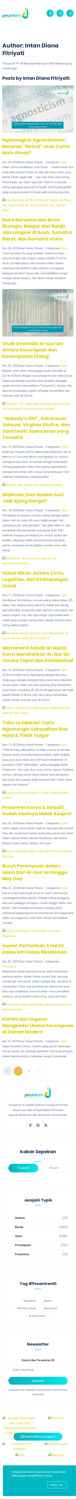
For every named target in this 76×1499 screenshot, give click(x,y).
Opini (64, 162)
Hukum (20, 1218)
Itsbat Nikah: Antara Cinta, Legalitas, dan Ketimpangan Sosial (35, 579)
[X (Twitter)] (46, 1125)
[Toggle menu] (70, 13)
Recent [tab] (53, 1168)
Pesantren (22, 1254)
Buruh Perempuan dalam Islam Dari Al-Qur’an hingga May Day (34, 872)
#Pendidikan (51, 1308)
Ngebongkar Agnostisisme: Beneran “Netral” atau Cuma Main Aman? (36, 146)
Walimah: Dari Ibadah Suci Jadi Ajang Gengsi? (33, 498)
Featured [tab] (23, 1168)
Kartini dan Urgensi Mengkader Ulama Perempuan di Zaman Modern (37, 1025)
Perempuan (9, 966)
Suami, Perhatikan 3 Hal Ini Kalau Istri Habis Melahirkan (34, 949)
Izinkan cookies (58, 1485)
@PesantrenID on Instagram (38, 1436)
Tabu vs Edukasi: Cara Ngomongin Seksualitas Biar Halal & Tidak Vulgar (35, 728)
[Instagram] (38, 1125)
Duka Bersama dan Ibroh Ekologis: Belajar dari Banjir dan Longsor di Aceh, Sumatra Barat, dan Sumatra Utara (37, 229)
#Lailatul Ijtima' (37, 1315)
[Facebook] (30, 1125)
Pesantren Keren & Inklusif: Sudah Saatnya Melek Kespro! (37, 810)
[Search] (60, 13)
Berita (19, 1227)
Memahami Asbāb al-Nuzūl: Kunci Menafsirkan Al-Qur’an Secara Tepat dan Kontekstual (37, 654)
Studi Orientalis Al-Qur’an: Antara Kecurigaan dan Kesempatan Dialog (33, 349)
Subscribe (38, 1380)
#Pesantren (29, 1300)
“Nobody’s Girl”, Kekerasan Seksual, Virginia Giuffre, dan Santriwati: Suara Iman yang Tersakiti (36, 428)
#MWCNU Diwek (26, 1308)
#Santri (48, 1300)
